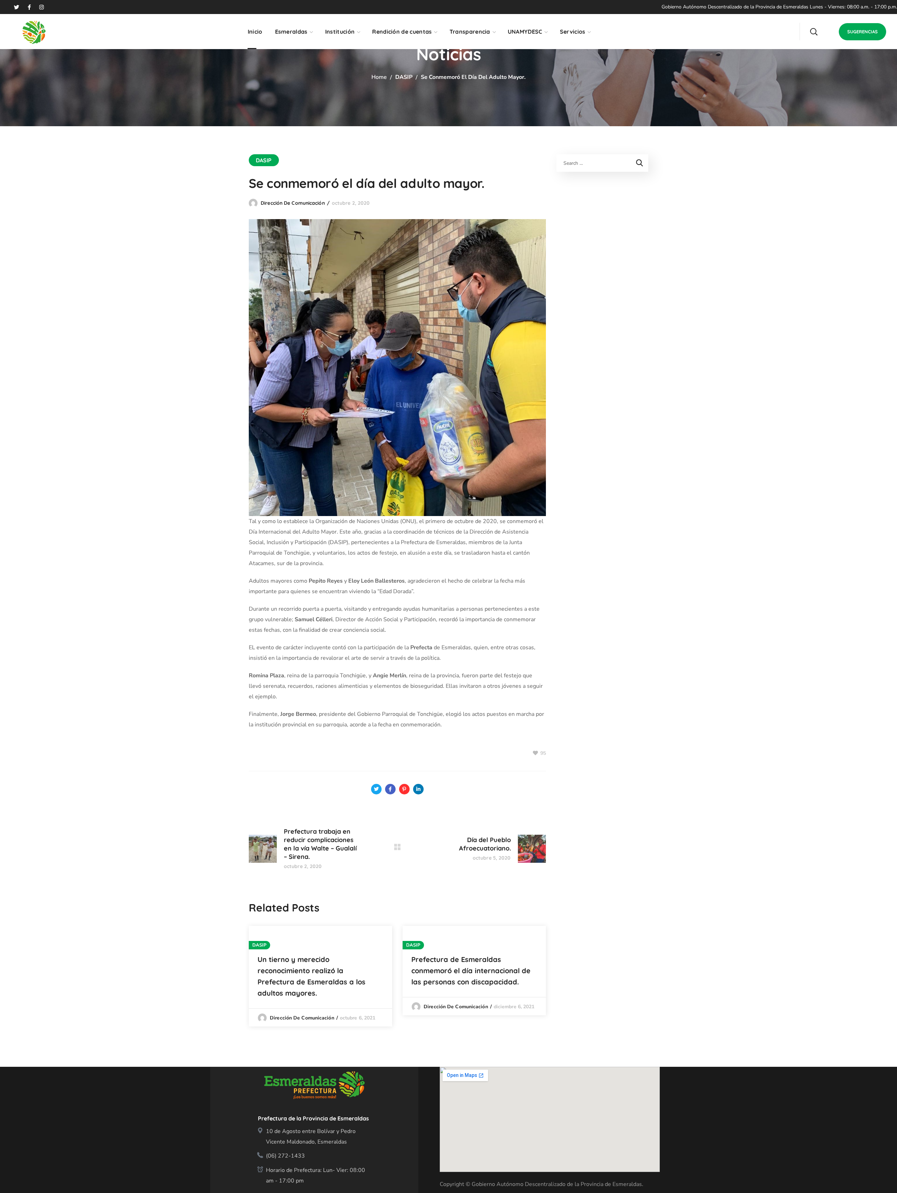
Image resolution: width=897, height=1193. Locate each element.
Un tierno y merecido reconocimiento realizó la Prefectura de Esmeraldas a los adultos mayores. (311, 976)
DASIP (403, 77)
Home (379, 77)
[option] (320, 976)
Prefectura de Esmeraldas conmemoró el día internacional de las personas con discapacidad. (470, 970)
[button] (813, 31)
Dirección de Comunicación (293, 203)
